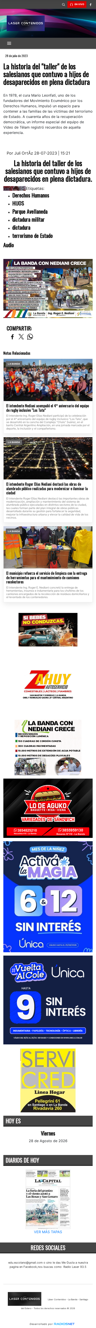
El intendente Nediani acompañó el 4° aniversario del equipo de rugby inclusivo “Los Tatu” (47, 408)
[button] (63, 4)
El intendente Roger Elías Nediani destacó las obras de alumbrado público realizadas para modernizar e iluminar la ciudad (47, 488)
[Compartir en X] (21, 337)
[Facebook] (90, 4)
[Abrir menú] (9, 43)
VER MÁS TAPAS (48, 1232)
